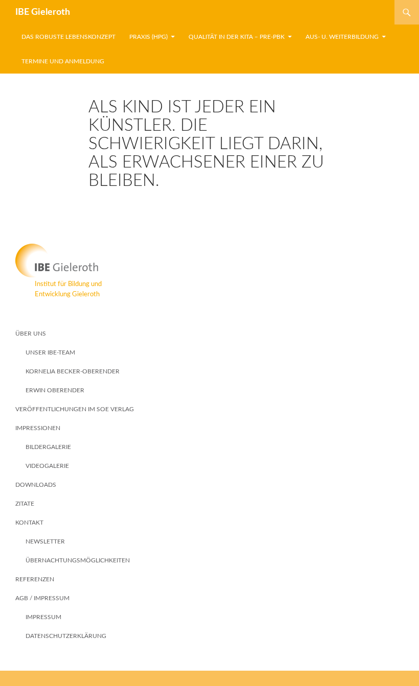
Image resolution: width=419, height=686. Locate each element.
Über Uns (30, 333)
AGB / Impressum (42, 598)
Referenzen (34, 579)
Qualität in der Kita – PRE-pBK (237, 37)
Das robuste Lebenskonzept (68, 37)
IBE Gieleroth (42, 12)
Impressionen (37, 428)
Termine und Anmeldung (62, 61)
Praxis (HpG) (148, 37)
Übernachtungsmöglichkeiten (78, 560)
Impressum (43, 617)
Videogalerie (47, 466)
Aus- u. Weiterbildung (342, 37)
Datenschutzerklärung (66, 636)
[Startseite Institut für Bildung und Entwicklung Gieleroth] (209, 260)
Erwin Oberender (55, 390)
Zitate (24, 504)
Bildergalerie (48, 447)
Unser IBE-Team (50, 352)
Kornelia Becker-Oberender (73, 371)
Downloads (35, 485)
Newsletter (45, 541)
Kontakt (29, 522)
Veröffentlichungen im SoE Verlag (74, 409)
